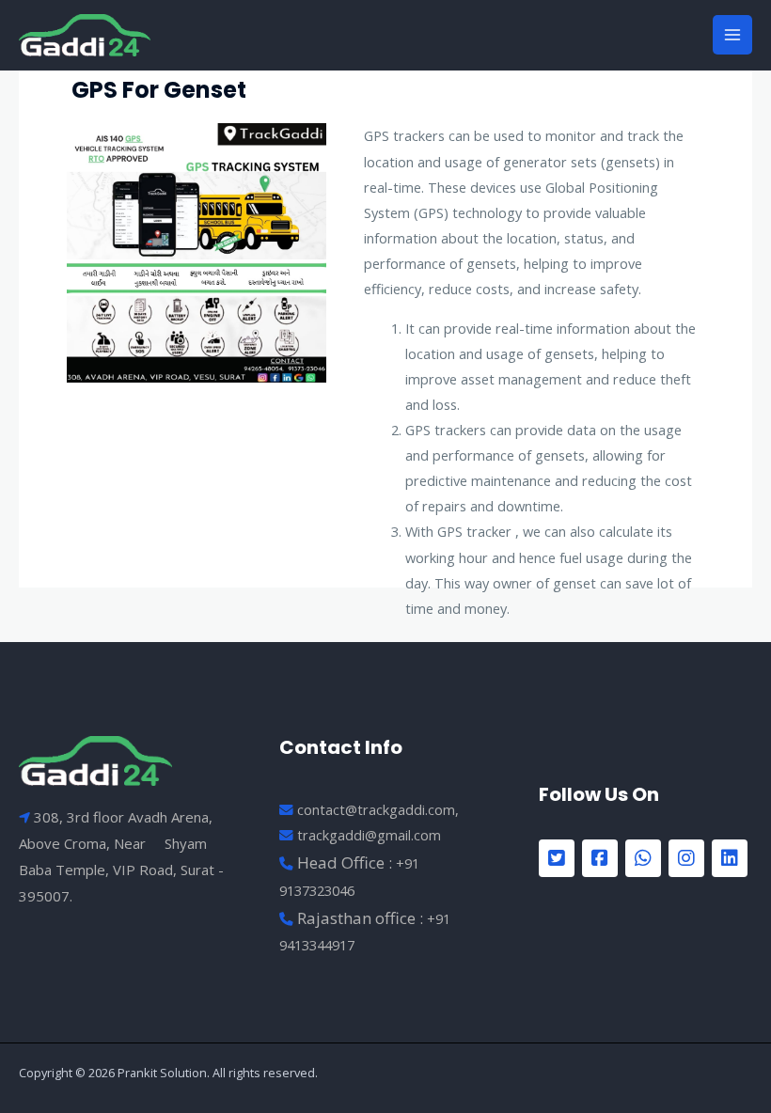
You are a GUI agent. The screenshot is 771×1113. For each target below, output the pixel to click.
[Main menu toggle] (732, 35)
